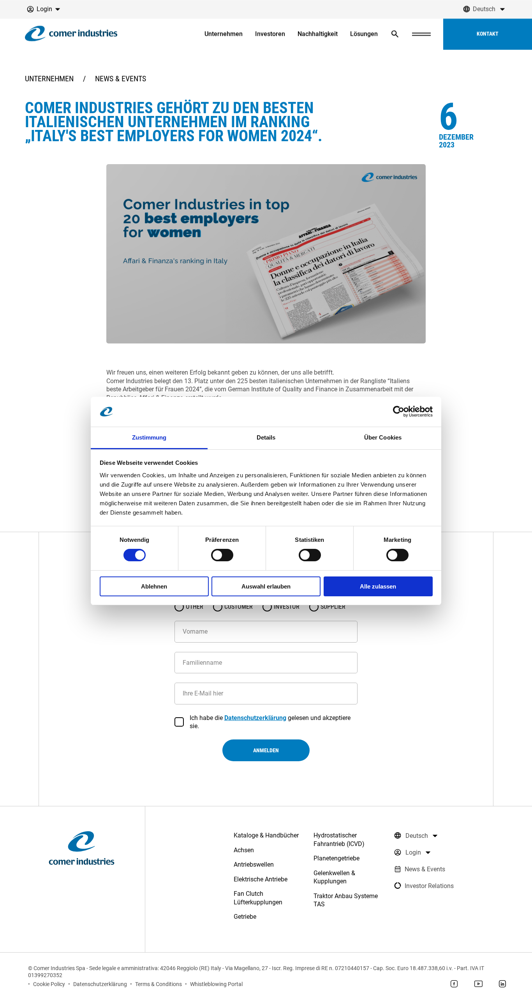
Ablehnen (154, 586)
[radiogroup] (266, 606)
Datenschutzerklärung (255, 718)
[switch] (222, 555)
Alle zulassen (378, 586)
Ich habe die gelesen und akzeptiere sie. (270, 722)
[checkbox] (179, 722)
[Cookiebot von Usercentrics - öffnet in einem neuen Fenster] (399, 411)
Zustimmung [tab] (149, 437)
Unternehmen (49, 78)
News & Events (120, 78)
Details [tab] (266, 437)
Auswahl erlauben (266, 586)
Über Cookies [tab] (383, 437)
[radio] (179, 606)
